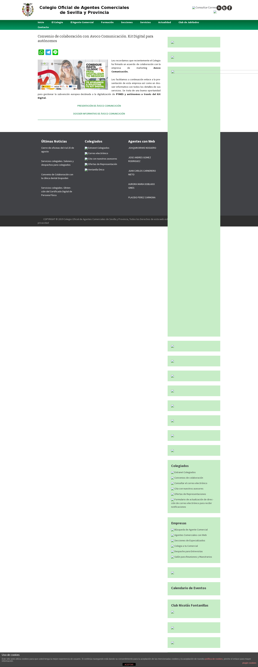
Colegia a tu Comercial (186, 545)
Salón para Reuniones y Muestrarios (193, 556)
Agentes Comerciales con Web (190, 535)
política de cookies (214, 659)
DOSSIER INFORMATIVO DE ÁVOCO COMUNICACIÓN (99, 113)
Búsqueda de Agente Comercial (191, 529)
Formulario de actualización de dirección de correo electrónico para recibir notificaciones (192, 503)
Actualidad (164, 22)
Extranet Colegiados (185, 472)
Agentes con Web (141, 141)
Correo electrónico (98, 153)
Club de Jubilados (188, 22)
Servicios (145, 22)
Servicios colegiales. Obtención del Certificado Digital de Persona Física (56, 191)
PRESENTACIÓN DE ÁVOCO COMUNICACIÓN (99, 105)
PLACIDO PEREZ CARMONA (142, 197)
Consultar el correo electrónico (190, 483)
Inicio (41, 22)
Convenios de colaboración (188, 477)
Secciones (127, 22)
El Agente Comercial (82, 22)
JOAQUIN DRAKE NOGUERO (142, 147)
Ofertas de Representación (102, 164)
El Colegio (57, 22)
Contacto (43, 27)
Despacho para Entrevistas (188, 551)
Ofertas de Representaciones (190, 494)
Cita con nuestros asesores (188, 488)
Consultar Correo (205, 7)
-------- (40, 219)
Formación (107, 22)
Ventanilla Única (96, 169)
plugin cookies (249, 663)
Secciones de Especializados (189, 540)
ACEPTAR (129, 664)
